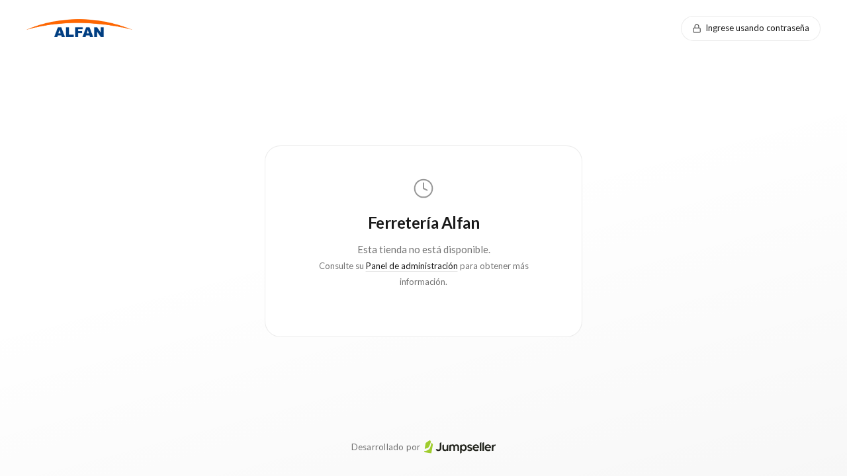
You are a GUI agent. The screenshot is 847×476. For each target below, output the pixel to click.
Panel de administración (412, 265)
